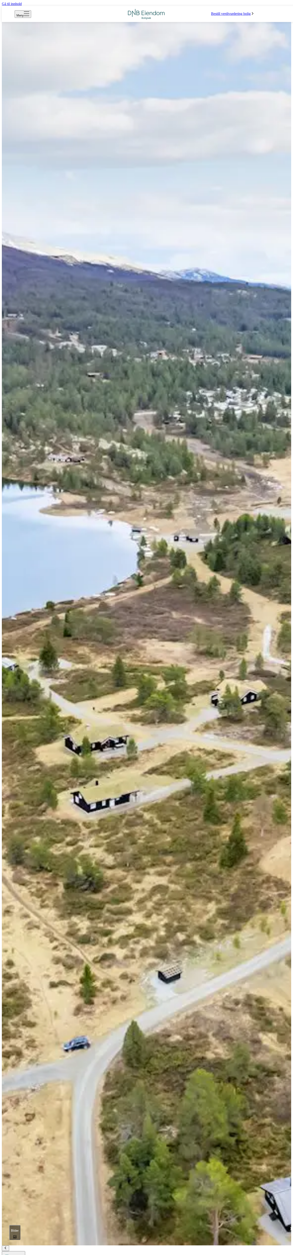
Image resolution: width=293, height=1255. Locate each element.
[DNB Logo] (146, 14)
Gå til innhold (12, 4)
